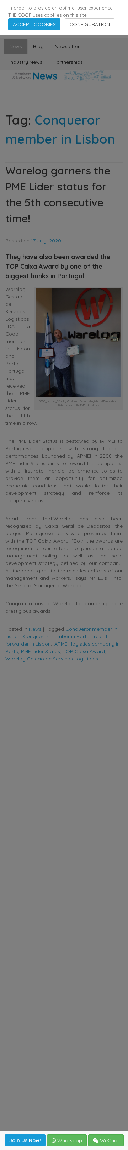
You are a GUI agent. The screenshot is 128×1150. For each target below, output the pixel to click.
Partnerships (68, 62)
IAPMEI (61, 644)
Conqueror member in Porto (56, 636)
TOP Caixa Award (84, 651)
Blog (38, 46)
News (15, 46)
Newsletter (67, 46)
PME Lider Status (40, 651)
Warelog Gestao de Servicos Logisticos (51, 659)
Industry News (25, 62)
